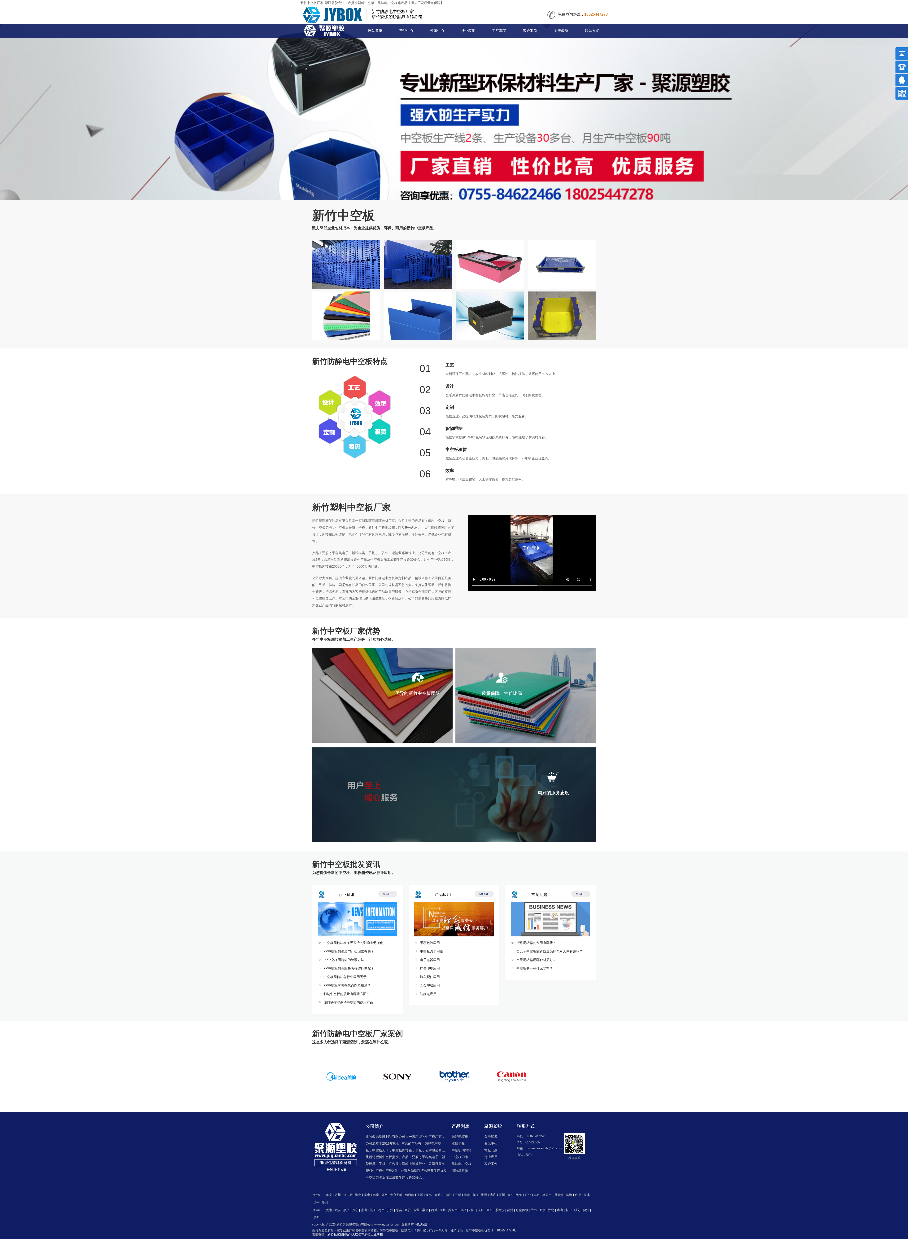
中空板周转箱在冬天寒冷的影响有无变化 (353, 943)
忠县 (399, 1210)
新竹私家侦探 (336, 1234)
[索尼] (397, 1076)
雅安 (329, 1195)
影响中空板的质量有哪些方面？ (346, 994)
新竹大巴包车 (355, 1234)
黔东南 (453, 1210)
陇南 (329, 1210)
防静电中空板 (461, 1164)
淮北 (358, 1195)
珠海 (569, 1195)
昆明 (316, 1217)
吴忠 (367, 1195)
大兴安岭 (396, 1195)
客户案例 (530, 31)
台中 (578, 1195)
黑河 (373, 1210)
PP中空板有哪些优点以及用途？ (347, 985)
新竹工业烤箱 (373, 1234)
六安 (338, 1210)
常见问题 (491, 1150)
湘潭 (484, 1195)
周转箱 (316, 1210)
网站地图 (421, 1224)
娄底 (493, 1195)
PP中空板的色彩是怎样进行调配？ (348, 968)
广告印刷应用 (430, 968)
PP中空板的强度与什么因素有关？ (348, 951)
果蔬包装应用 (430, 943)
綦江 (449, 1195)
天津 (587, 1195)
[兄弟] (454, 1076)
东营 (416, 1210)
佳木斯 (348, 1195)
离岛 (429, 1195)
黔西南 (409, 1195)
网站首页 (375, 31)
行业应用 (468, 31)
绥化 (577, 1210)
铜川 (325, 1202)
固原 (489, 1210)
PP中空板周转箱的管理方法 (343, 960)
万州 (338, 1195)
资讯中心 (437, 31)
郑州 (384, 1195)
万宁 (355, 1210)
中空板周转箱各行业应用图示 (345, 977)
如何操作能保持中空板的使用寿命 (348, 1002)
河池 (519, 1195)
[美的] (341, 1076)
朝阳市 (547, 1195)
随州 (586, 1210)
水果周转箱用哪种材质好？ (536, 960)
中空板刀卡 (460, 1157)
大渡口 (439, 1195)
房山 (560, 1210)
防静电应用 (428, 994)
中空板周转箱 (461, 1150)
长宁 (569, 1210)
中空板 (325, 31)
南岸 (376, 1195)
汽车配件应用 (430, 977)
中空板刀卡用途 (431, 951)
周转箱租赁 (460, 1171)
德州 (510, 1210)
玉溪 (420, 1195)
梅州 (381, 1210)
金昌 (463, 1210)
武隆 (467, 1195)
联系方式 (592, 31)
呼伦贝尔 (522, 1210)
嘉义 (346, 1210)
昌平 (316, 1202)
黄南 (534, 1210)
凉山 (364, 1210)
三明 (458, 1195)
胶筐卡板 (458, 1143)
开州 (502, 1195)
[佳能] (511, 1076)
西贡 (408, 1210)
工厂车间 (499, 31)
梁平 (425, 1210)
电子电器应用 (430, 960)
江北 (528, 1195)
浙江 (472, 1210)
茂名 (481, 1210)
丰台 (537, 1195)
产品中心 (406, 31)
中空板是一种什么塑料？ (534, 968)
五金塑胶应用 (430, 985)
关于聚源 (561, 31)
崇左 (510, 1195)
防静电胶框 (460, 1136)
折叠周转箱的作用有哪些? (535, 943)
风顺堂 (558, 1195)
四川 (434, 1210)
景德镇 (499, 1210)
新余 (542, 1210)
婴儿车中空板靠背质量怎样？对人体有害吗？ (549, 951)
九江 (475, 1195)
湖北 (551, 1210)
